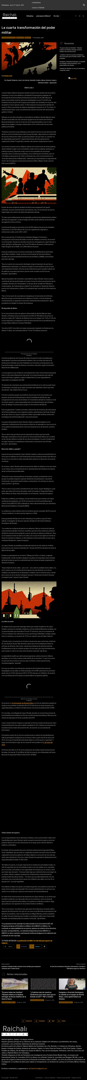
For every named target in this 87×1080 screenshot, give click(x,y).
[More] (44, 946)
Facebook (29, 1021)
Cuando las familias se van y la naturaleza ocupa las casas (72, 69)
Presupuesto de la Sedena (29, 354)
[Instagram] (79, 16)
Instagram (42, 1021)
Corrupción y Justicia (8, 37)
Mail (53, 1021)
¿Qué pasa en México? (8, 1002)
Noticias (27, 37)
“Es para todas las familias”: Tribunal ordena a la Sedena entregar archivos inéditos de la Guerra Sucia (71, 50)
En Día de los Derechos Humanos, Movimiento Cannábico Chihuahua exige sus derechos (67, 967)
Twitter (64, 1021)
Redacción (8, 76)
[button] (84, 5)
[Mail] (49, 1021)
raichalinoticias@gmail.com (37, 1068)
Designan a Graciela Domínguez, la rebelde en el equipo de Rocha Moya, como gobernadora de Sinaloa (72, 63)
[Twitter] (83, 16)
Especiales (20, 37)
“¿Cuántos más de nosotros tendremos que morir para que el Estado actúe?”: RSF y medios (72, 56)
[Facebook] (75, 16)
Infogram (29, 355)
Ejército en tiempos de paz (29, 699)
